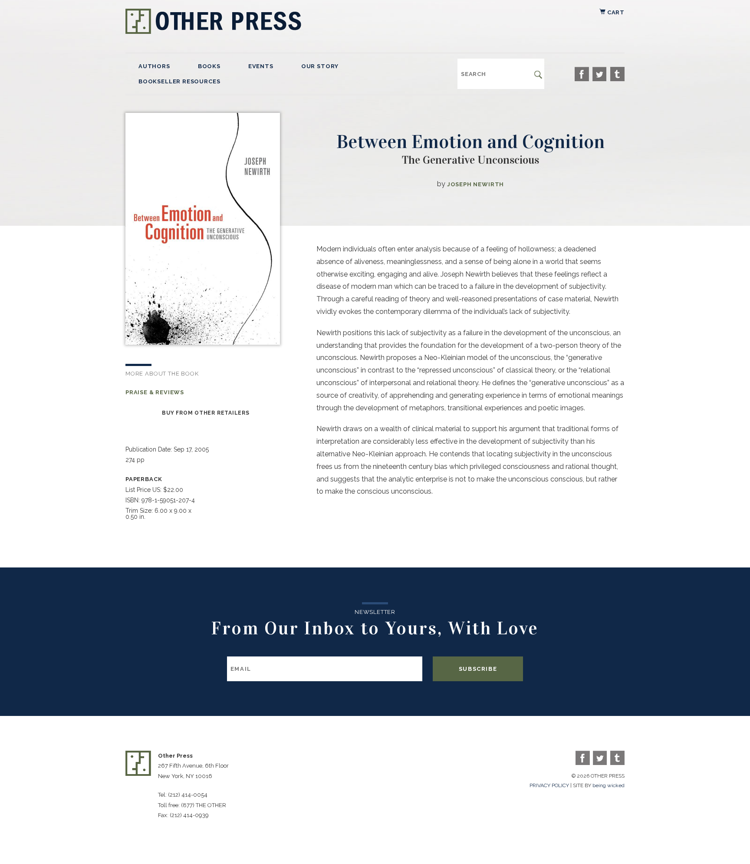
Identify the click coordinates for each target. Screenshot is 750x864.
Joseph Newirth (475, 184)
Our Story (320, 66)
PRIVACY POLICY (549, 785)
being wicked (608, 785)
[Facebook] (582, 74)
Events (260, 66)
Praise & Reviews (154, 392)
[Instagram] (617, 74)
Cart (615, 12)
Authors (154, 66)
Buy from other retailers (205, 413)
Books (209, 66)
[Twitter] (599, 74)
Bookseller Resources (179, 81)
